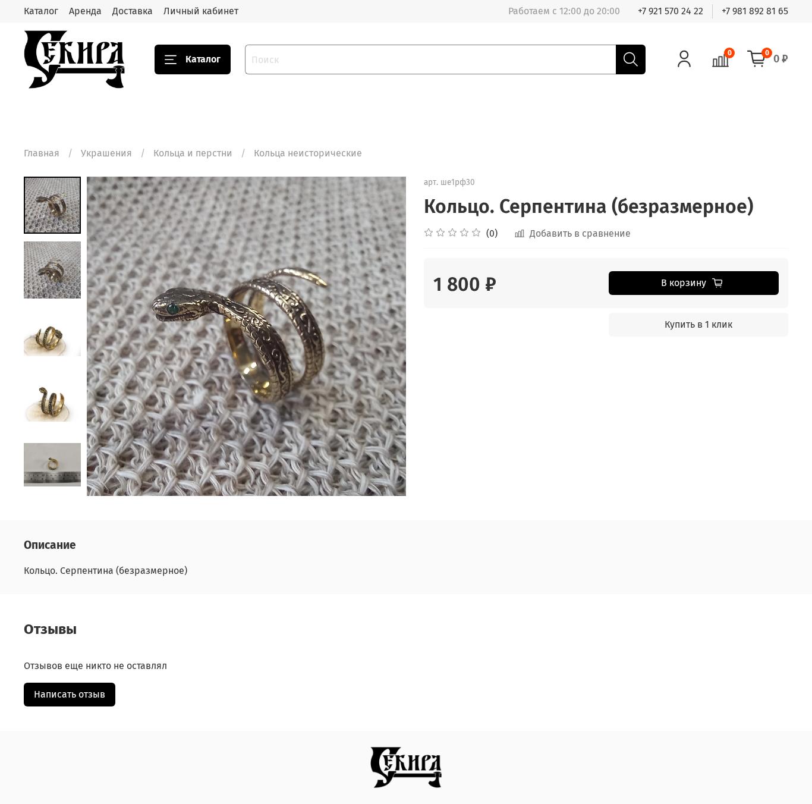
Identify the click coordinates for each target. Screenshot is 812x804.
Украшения (106, 153)
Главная (41, 153)
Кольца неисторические (308, 153)
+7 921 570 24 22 (670, 11)
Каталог (41, 11)
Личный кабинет (200, 11)
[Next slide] (382, 336)
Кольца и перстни (192, 153)
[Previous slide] (110, 336)
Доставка (132, 11)
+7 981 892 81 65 (755, 11)
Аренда (85, 11)
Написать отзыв (69, 694)
